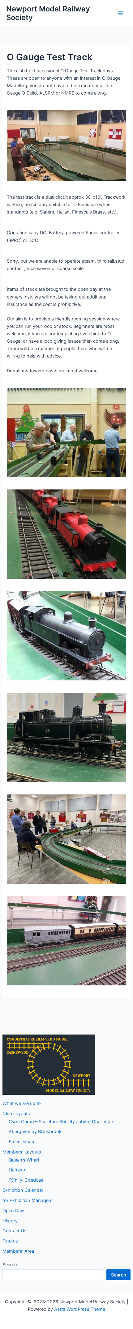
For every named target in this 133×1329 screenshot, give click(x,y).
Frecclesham (22, 1142)
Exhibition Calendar (22, 1190)
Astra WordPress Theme (79, 1309)
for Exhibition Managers (27, 1200)
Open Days (14, 1210)
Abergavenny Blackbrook (35, 1131)
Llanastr (17, 1170)
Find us (10, 1241)
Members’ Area (18, 1251)
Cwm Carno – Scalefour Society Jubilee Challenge (61, 1121)
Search (9, 1265)
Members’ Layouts (21, 1152)
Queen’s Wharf (24, 1160)
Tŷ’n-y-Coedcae (26, 1180)
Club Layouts (16, 1113)
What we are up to (21, 1103)
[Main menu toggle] (120, 13)
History (10, 1221)
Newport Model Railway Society (48, 13)
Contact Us (14, 1231)
